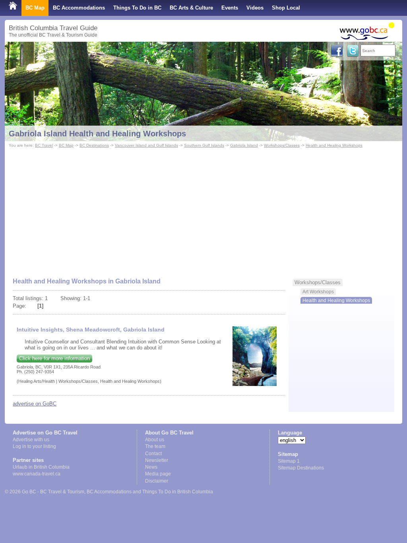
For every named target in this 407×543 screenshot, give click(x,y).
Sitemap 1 (289, 461)
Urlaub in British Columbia (41, 467)
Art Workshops (318, 291)
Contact (153, 453)
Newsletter (156, 460)
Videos (255, 8)
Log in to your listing (34, 446)
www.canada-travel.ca (36, 473)
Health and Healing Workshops (334, 145)
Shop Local (286, 8)
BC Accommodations (79, 8)
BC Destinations (94, 145)
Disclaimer (156, 481)
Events (229, 8)
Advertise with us (31, 439)
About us (154, 439)
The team (155, 446)
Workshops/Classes (282, 145)
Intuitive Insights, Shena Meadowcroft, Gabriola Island (91, 329)
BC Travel (44, 145)
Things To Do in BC (137, 8)
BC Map (35, 8)
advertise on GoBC (34, 404)
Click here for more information (54, 358)
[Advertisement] (203, 209)
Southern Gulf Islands (204, 145)
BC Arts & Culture (191, 8)
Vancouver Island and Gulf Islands (146, 145)
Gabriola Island (244, 145)
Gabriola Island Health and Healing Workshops (97, 133)
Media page (158, 473)
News (151, 467)
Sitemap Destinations (301, 467)
